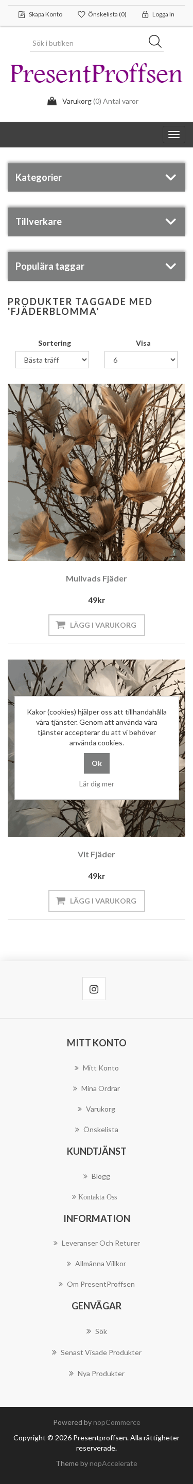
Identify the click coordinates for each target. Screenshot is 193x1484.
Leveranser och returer (101, 1242)
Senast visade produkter (101, 1352)
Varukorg (100, 1108)
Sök (158, 43)
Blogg (101, 1176)
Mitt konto (101, 1067)
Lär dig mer (96, 783)
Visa (143, 343)
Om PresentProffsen (101, 1284)
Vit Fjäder (96, 854)
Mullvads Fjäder (96, 578)
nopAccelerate (113, 1463)
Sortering (54, 343)
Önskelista (100, 1129)
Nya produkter (101, 1373)
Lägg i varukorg (103, 625)
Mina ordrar (100, 1088)
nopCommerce (117, 1422)
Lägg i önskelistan (94, 538)
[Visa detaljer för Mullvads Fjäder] (96, 472)
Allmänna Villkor (100, 1263)
